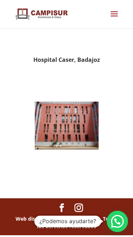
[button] (117, 221)
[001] (67, 149)
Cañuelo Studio (80, 218)
